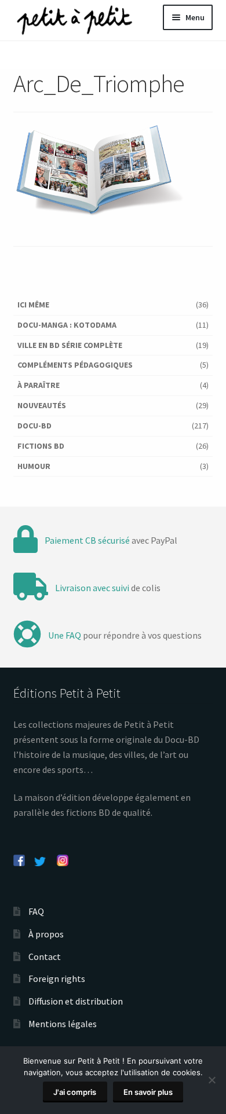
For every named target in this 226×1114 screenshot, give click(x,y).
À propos (46, 934)
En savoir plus (148, 1092)
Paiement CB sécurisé (87, 540)
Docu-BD (34, 425)
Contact (44, 956)
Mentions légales (62, 1023)
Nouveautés (41, 405)
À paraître (38, 385)
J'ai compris (74, 1092)
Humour (33, 466)
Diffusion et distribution (75, 1001)
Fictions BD (40, 446)
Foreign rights (56, 978)
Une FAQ (64, 635)
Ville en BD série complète (69, 345)
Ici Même (33, 304)
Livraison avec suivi (92, 587)
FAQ (36, 911)
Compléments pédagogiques (75, 365)
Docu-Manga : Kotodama (66, 325)
